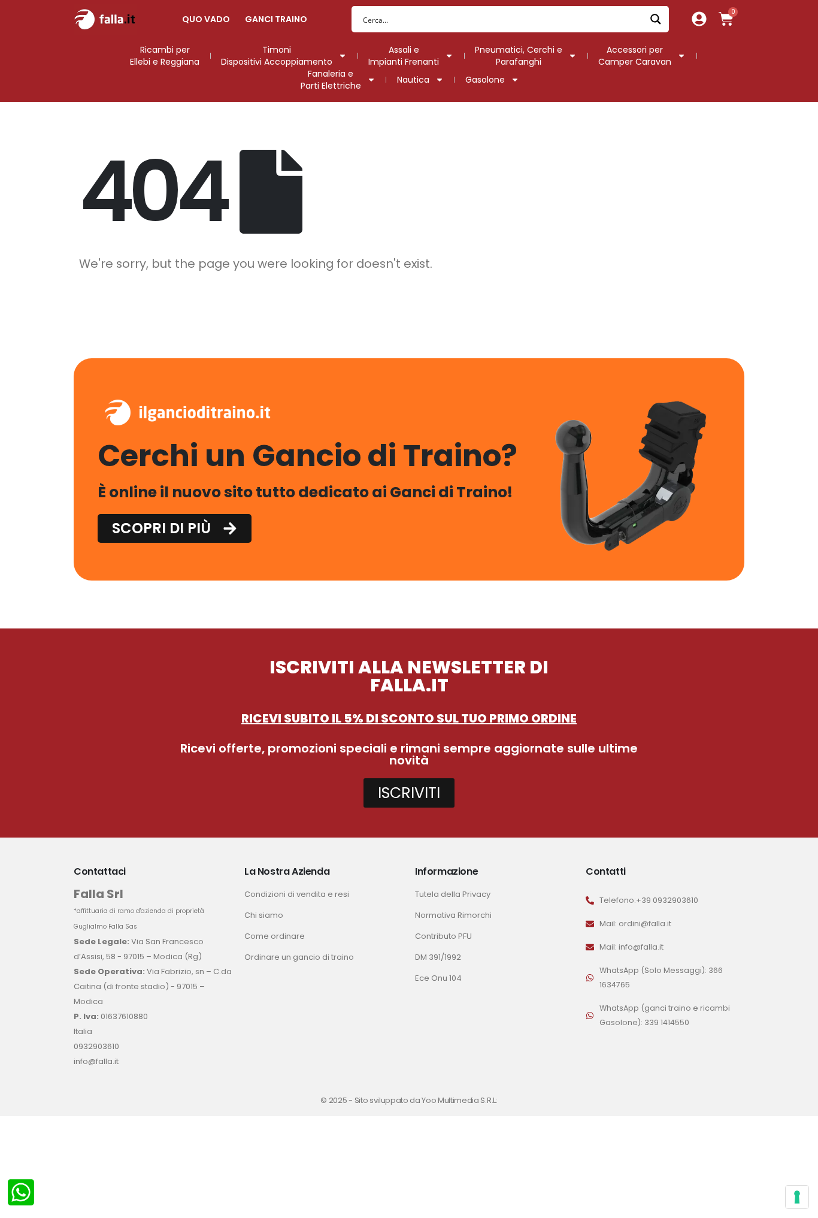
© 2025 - (337, 1100)
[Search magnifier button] (655, 19)
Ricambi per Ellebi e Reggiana (164, 56)
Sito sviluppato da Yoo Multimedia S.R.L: (426, 1100)
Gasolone (485, 80)
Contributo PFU (443, 936)
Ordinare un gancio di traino (299, 957)
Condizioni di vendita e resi (296, 894)
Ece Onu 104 (438, 978)
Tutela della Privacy (452, 894)
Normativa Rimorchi (453, 915)
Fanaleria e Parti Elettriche (331, 80)
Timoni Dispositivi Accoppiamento (276, 56)
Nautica (413, 80)
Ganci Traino (276, 19)
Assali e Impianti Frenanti (403, 56)
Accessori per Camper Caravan (634, 56)
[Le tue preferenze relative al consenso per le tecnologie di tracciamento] (797, 1197)
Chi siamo (263, 915)
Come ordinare (274, 936)
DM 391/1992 (438, 957)
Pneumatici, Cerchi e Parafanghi (518, 56)
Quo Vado (206, 19)
